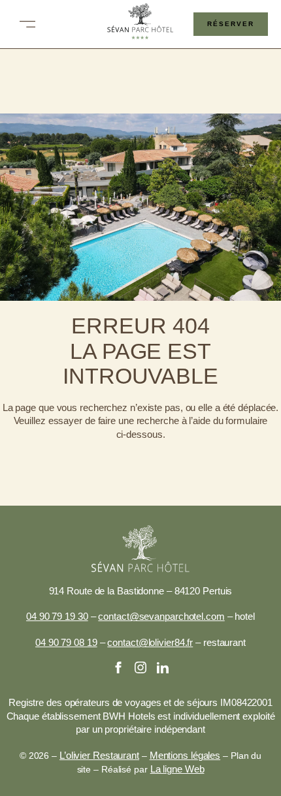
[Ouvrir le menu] (27, 24)
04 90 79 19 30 (57, 616)
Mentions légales (185, 755)
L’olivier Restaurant (99, 755)
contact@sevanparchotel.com (161, 616)
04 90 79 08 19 (66, 642)
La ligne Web (177, 769)
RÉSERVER (230, 23)
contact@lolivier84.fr (150, 642)
